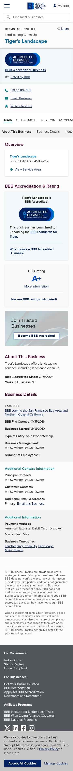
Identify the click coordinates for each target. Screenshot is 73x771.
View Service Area (28, 169)
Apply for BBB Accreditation (24, 692)
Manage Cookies (56, 763)
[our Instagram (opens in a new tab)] (31, 730)
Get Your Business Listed (21, 684)
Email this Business (30, 503)
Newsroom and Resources (22, 695)
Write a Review (21, 106)
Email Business (21, 98)
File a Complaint (15, 668)
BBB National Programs (20, 719)
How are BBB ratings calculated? (33, 299)
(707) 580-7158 (21, 90)
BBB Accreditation (17, 688)
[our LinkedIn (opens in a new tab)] (15, 730)
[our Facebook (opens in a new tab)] (23, 730)
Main (8, 120)
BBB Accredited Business (25, 70)
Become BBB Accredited (36, 335)
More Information (36, 286)
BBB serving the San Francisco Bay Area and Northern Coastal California (36, 412)
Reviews (48, 120)
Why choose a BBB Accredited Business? (32, 251)
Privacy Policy (49, 749)
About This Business (16, 131)
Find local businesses (28, 17)
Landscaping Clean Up (21, 546)
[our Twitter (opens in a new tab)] (7, 730)
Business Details (48, 131)
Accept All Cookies (22, 763)
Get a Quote (26, 120)
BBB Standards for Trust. (33, 234)
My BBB (63, 6)
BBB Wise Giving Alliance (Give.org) (29, 715)
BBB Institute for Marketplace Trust (28, 711)
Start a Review (14, 664)
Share (65, 28)
